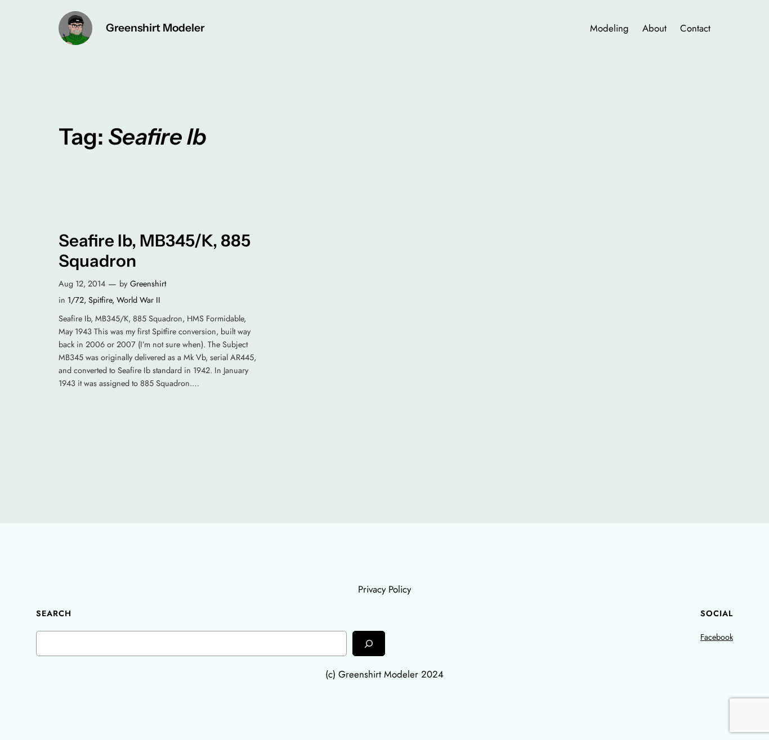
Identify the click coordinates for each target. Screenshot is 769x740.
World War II (138, 300)
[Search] (368, 643)
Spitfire (100, 300)
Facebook (716, 637)
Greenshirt (148, 283)
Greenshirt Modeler (155, 27)
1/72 (76, 300)
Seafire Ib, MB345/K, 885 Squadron (155, 251)
